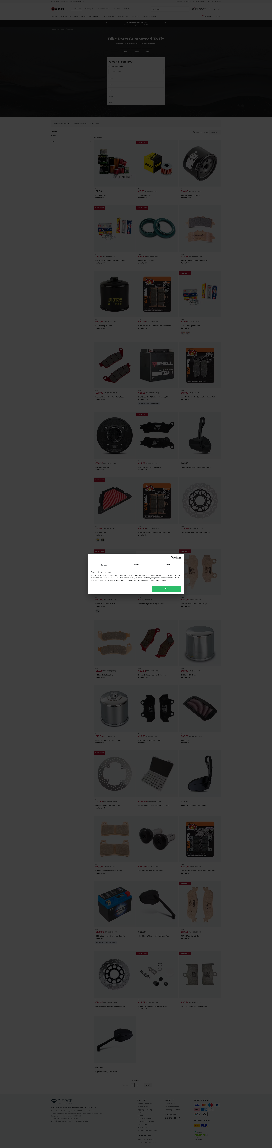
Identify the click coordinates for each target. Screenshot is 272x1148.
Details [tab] (136, 565)
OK (166, 589)
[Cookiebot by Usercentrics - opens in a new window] (172, 557)
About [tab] (168, 565)
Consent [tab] (104, 565)
